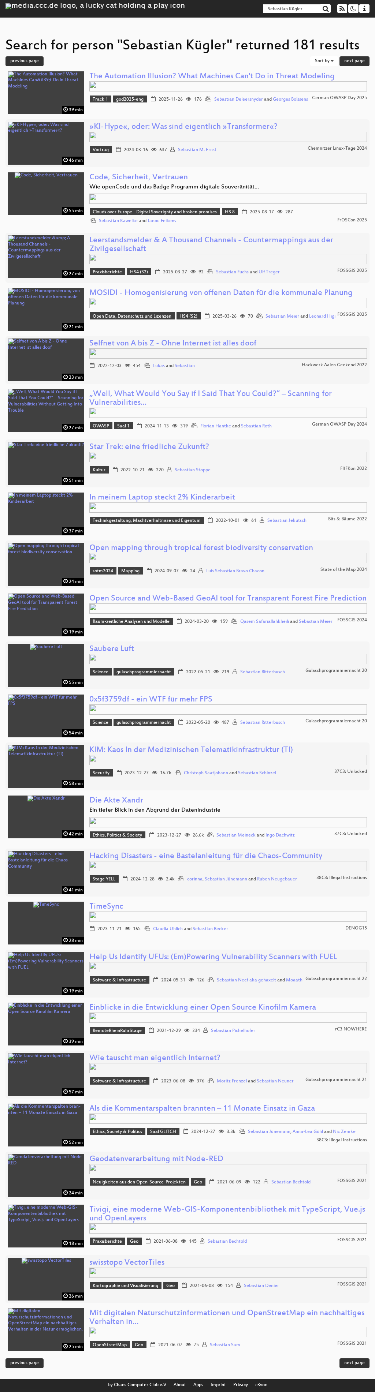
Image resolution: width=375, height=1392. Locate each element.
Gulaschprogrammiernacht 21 (336, 1079)
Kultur (99, 470)
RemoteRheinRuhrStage (117, 1030)
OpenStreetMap (110, 1345)
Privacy (240, 1385)
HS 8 (230, 212)
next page (354, 61)
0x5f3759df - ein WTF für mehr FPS (150, 699)
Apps (198, 1385)
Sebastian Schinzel (257, 773)
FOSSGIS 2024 (352, 620)
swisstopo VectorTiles (126, 1263)
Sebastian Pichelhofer (233, 1030)
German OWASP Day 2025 (339, 98)
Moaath (294, 980)
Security (101, 773)
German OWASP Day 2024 (339, 424)
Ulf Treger (269, 272)
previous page (24, 61)
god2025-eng (130, 99)
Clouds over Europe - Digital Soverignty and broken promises (155, 212)
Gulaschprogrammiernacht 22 (336, 978)
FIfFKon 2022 (353, 468)
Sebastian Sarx (225, 1345)
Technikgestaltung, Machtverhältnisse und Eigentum (147, 520)
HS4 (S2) (139, 272)
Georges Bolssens (290, 99)
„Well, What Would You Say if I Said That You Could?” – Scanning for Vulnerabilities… (210, 399)
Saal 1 (123, 426)
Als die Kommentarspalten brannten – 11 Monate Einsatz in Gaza (202, 1109)
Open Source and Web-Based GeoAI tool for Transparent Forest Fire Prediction (228, 598)
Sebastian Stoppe (193, 470)
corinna (195, 879)
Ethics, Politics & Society (117, 835)
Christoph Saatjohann (206, 773)
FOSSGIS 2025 (352, 270)
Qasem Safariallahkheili (264, 621)
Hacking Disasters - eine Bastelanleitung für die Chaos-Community (205, 856)
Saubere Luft (111, 649)
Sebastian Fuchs (232, 272)
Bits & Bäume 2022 (347, 519)
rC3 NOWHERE (351, 1029)
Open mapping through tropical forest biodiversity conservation (201, 548)
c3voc (261, 1385)
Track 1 (100, 99)
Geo (198, 1182)
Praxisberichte (107, 272)
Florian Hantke (215, 426)
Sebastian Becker (210, 929)
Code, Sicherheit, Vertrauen (138, 177)
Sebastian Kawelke (118, 221)
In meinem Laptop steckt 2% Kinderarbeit (162, 497)
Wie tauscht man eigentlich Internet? (154, 1058)
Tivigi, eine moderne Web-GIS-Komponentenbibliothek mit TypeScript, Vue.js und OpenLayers (227, 1214)
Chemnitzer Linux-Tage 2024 (337, 148)
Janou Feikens (162, 221)
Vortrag (101, 150)
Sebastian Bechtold (291, 1182)
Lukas (159, 365)
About (180, 1385)
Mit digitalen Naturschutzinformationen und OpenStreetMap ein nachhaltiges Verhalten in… (226, 1318)
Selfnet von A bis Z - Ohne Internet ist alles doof (172, 343)
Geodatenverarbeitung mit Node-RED (156, 1159)
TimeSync (106, 907)
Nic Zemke (344, 1131)
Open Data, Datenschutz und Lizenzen (132, 316)
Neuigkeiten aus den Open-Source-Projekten (139, 1182)
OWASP (101, 426)
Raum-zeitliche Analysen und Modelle (131, 621)
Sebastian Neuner (275, 1081)
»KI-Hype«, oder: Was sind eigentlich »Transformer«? (183, 127)
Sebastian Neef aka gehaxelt (246, 980)
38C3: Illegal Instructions (341, 877)
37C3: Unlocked (350, 771)
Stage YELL (104, 879)
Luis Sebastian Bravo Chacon (235, 571)
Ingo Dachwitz (280, 835)
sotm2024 (103, 571)
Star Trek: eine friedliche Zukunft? (149, 447)
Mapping (130, 571)
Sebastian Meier (282, 316)
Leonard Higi (322, 316)
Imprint (218, 1385)
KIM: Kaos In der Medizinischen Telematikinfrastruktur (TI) (191, 750)
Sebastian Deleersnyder (238, 99)
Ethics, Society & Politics (117, 1131)
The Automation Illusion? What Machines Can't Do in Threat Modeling (212, 76)
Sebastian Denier (261, 1285)
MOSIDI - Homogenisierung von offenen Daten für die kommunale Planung (221, 293)
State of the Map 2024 (343, 569)
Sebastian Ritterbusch (262, 672)
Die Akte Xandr (116, 800)
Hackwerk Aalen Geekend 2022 (334, 365)
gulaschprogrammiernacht (143, 672)
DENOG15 (356, 928)
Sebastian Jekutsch (287, 520)
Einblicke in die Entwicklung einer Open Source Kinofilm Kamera (202, 1008)
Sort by (323, 61)
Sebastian (185, 365)
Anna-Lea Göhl (308, 1131)
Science (100, 672)
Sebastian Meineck (236, 835)
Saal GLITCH (163, 1131)
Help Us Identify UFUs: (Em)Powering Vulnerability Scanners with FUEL (213, 957)
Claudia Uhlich (168, 929)
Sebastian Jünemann (226, 879)
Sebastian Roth (256, 426)
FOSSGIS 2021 (352, 1180)
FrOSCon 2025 (352, 220)
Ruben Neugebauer (277, 879)
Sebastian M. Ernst (197, 150)
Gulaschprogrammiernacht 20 (336, 670)
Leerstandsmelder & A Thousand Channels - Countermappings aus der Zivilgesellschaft (211, 245)
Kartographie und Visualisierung (125, 1285)
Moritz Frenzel (232, 1081)
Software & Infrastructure (119, 980)
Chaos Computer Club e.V (140, 1385)
